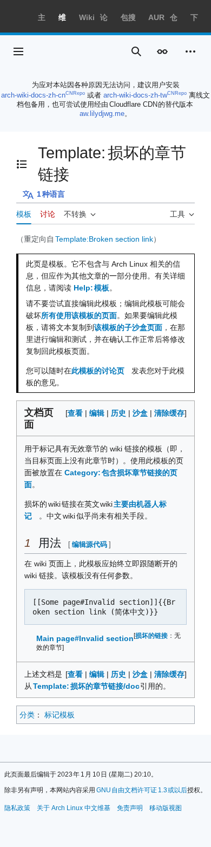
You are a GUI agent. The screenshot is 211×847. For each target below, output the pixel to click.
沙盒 (140, 413)
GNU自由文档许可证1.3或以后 (142, 790)
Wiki (87, 17)
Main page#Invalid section (85, 638)
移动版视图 (165, 808)
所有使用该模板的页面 (79, 315)
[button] (18, 51)
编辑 (96, 413)
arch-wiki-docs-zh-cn (33, 95)
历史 (118, 413)
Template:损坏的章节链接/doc (87, 686)
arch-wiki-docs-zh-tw (135, 95)
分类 (27, 714)
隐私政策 (17, 808)
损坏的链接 (151, 635)
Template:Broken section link (104, 239)
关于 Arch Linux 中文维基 (73, 808)
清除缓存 (169, 413)
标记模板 (59, 714)
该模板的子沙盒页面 (128, 327)
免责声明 (130, 808)
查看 (75, 413)
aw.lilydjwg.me (102, 113)
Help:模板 (91, 287)
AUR (156, 17)
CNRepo (75, 93)
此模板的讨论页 (97, 370)
